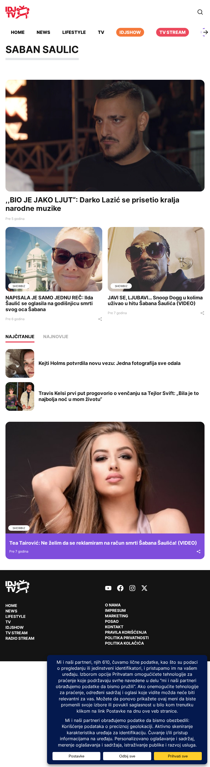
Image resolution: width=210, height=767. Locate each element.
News (43, 32)
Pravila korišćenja (126, 632)
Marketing (116, 615)
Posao (112, 621)
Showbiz (19, 286)
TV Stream (172, 32)
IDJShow (14, 627)
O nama (113, 605)
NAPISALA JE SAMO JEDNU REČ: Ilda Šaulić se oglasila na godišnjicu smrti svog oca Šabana (49, 303)
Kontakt (114, 626)
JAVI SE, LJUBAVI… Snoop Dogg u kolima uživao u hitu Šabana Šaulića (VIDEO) (155, 300)
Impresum (115, 610)
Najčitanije (19, 336)
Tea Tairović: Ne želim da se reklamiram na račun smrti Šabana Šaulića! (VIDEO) (103, 543)
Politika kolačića (124, 643)
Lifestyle (74, 32)
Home (18, 32)
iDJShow (130, 32)
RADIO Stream (19, 638)
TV (101, 32)
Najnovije (55, 336)
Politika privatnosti (127, 637)
